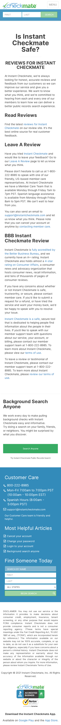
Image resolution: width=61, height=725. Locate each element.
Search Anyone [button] (30, 448)
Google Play (26, 720)
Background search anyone (23, 551)
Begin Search (29, 593)
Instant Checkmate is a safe (22, 318)
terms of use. (33, 352)
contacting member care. (35, 226)
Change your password (21, 541)
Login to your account (20, 546)
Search (49, 14)
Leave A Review (20, 161)
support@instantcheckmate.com (25, 215)
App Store (51, 720)
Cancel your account (19, 536)
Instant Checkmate (36, 153)
